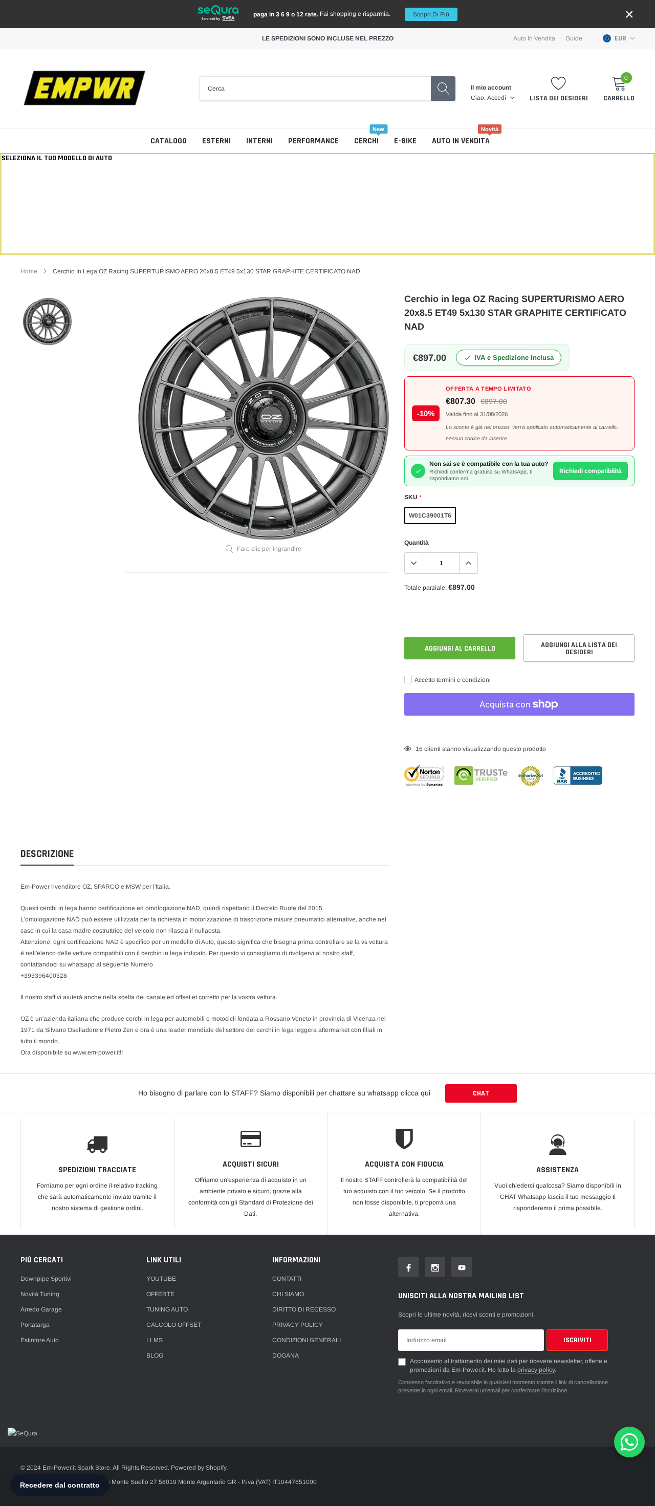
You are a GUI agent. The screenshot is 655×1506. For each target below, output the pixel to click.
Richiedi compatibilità (590, 471)
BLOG (154, 1355)
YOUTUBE (161, 1278)
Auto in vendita (461, 141)
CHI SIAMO (288, 1294)
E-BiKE (405, 141)
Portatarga (35, 1324)
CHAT (481, 1093)
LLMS (154, 1340)
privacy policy (536, 1369)
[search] (443, 88)
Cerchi (366, 141)
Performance (313, 141)
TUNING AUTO (167, 1309)
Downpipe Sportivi (46, 1278)
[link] (47, 321)
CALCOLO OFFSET (173, 1324)
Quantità (416, 542)
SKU (412, 497)
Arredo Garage (41, 1309)
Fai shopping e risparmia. (351, 14)
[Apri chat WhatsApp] (629, 1442)
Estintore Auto (39, 1340)
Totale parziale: (425, 587)
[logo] (84, 88)
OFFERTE (160, 1294)
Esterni (216, 141)
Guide (573, 38)
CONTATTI (286, 1278)
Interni (259, 141)
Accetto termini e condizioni (452, 679)
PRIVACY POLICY (297, 1324)
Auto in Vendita (534, 38)
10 (419, 748)
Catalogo (168, 141)
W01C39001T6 (430, 515)
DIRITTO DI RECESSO (304, 1309)
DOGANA (285, 1355)
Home (28, 271)
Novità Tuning (39, 1294)
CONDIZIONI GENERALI (306, 1340)
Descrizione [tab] (47, 854)
